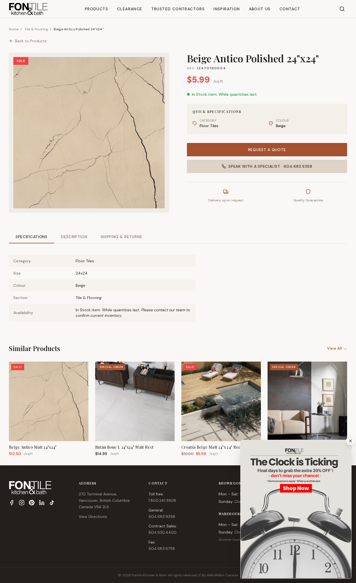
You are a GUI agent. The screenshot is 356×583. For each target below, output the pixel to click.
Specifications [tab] (32, 236)
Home (13, 29)
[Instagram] (21, 502)
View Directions (93, 516)
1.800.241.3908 (162, 500)
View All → (337, 348)
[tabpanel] (178, 284)
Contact (290, 8)
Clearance (129, 8)
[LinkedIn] (41, 502)
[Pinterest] (31, 502)
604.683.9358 (162, 516)
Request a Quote (267, 149)
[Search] (342, 9)
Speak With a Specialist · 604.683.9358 (270, 166)
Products (96, 8)
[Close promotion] (350, 440)
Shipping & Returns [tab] (121, 236)
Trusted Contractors (178, 8)
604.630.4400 (163, 532)
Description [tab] (74, 236)
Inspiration (227, 8)
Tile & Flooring (36, 29)
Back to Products (31, 40)
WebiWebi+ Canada (222, 575)
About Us (260, 8)
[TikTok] (52, 502)
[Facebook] (11, 502)
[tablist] (178, 237)
